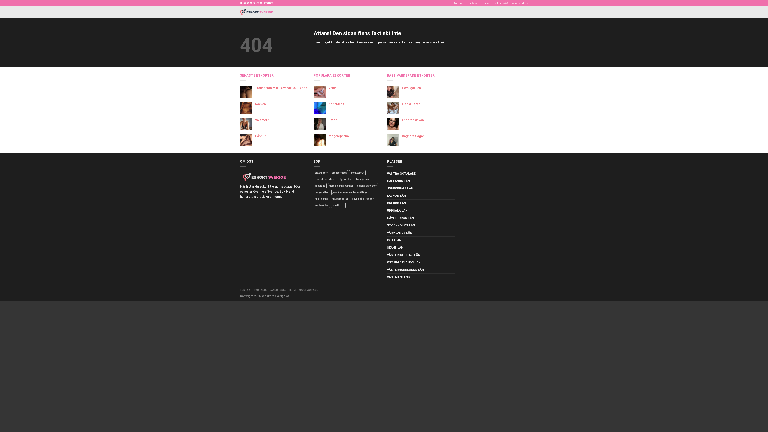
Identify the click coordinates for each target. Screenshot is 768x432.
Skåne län (395, 247)
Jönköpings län (400, 188)
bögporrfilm (345, 179)
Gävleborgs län (400, 218)
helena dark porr (367, 185)
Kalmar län (396, 196)
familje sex (362, 179)
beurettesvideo (324, 179)
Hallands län (398, 181)
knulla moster (340, 198)
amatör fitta (339, 172)
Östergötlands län (404, 262)
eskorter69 (501, 3)
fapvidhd (320, 185)
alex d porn (321, 172)
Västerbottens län (403, 255)
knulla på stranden (363, 198)
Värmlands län (399, 233)
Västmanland (398, 277)
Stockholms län (401, 225)
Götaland (395, 240)
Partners (473, 3)
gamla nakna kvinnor (341, 185)
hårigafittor (322, 192)
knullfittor (338, 205)
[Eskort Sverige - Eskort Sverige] (256, 12)
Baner (486, 3)
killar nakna (321, 198)
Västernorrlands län (405, 270)
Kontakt (458, 3)
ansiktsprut (357, 172)
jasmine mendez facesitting (350, 192)
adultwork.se (520, 3)
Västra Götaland (401, 173)
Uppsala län (397, 210)
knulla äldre (322, 205)
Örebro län (396, 203)
